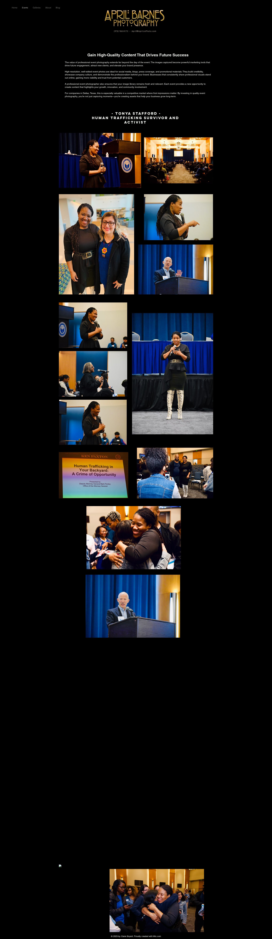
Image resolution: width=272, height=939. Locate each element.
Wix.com (157, 936)
